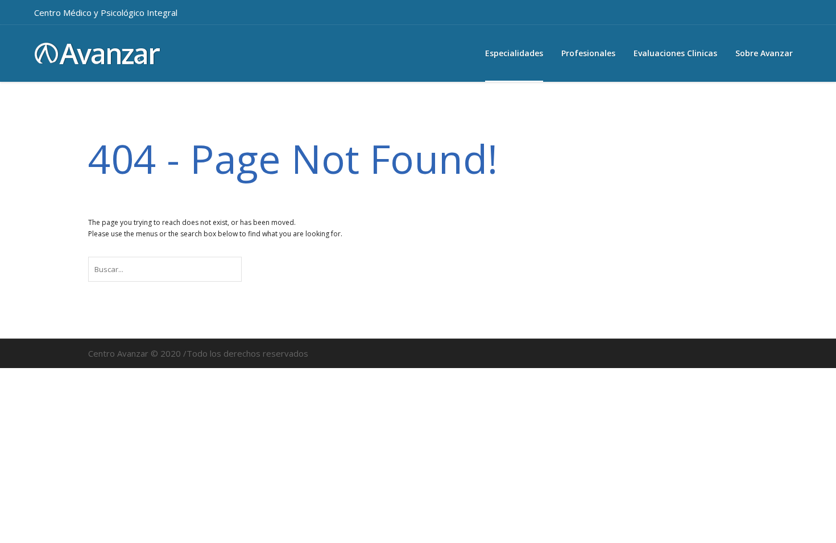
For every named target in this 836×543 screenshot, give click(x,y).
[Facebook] (741, 12)
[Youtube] (790, 12)
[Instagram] (765, 12)
